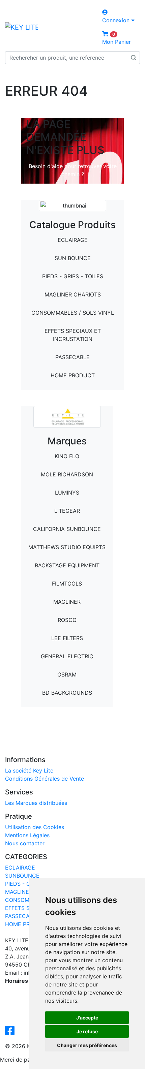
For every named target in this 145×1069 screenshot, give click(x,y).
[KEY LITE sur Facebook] (11, 1032)
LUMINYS (67, 492)
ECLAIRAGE (73, 240)
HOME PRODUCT (73, 375)
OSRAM (67, 674)
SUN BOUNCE (73, 258)
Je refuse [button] (87, 1031)
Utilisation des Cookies (34, 827)
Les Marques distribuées (36, 802)
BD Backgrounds (67, 692)
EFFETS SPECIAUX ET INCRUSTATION (73, 334)
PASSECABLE (72, 357)
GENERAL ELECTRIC (67, 656)
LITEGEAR (67, 510)
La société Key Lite (29, 770)
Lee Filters (67, 638)
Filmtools (67, 583)
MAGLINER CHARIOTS (73, 294)
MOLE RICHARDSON (67, 474)
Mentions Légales (27, 835)
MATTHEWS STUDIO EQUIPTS (67, 547)
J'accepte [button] (87, 1017)
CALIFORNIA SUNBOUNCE (67, 529)
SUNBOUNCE (22, 875)
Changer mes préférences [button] (87, 1045)
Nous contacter (25, 843)
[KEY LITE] (21, 27)
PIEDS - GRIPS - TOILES (72, 276)
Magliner (67, 601)
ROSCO (67, 620)
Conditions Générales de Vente (44, 778)
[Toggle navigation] (14, 73)
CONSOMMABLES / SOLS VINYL (72, 312)
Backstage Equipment (67, 565)
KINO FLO (67, 456)
